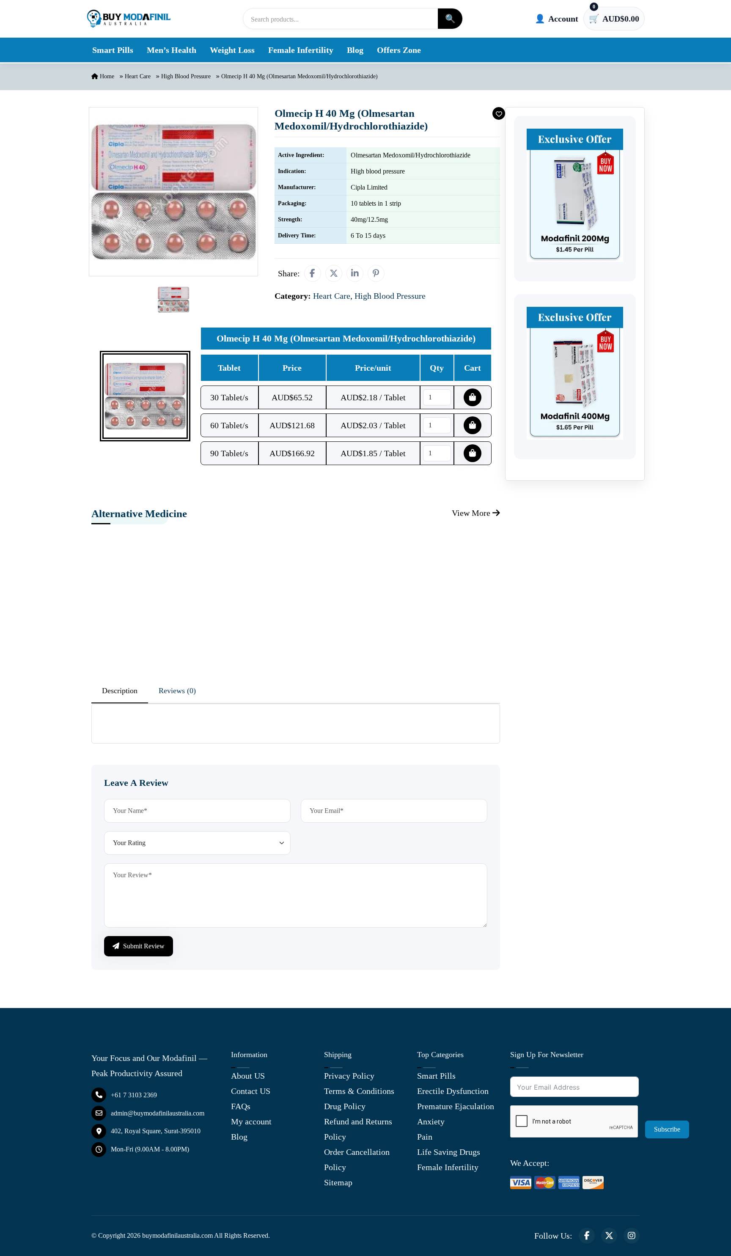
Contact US (250, 1091)
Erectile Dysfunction (453, 1091)
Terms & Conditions (359, 1091)
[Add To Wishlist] (498, 113)
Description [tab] (119, 690)
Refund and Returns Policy (358, 1129)
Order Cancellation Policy (357, 1159)
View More (472, 513)
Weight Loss (232, 50)
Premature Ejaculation (455, 1106)
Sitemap (338, 1182)
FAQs (240, 1106)
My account (251, 1121)
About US (248, 1075)
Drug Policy (345, 1106)
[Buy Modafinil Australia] (128, 19)
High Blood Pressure (186, 76)
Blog (355, 50)
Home (106, 76)
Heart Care (138, 76)
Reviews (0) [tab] (177, 690)
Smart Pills (112, 50)
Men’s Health (171, 50)
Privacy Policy (349, 1075)
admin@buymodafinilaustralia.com (157, 1113)
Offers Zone (399, 50)
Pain (424, 1136)
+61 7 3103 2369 (134, 1095)
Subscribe (667, 1129)
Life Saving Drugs (448, 1152)
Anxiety (431, 1121)
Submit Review (143, 946)
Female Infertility (300, 50)
